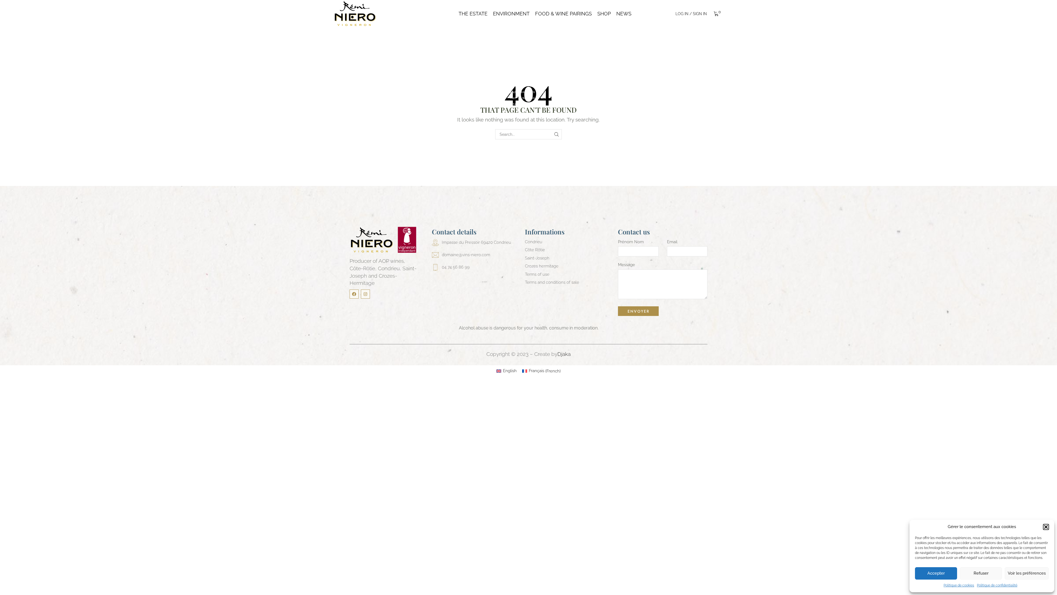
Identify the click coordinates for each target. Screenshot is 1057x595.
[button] (1046, 527)
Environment (511, 14)
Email (672, 241)
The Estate (473, 14)
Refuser (981, 573)
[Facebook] (354, 294)
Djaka (564, 354)
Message (626, 264)
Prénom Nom (631, 241)
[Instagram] (365, 294)
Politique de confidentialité (997, 585)
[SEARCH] (557, 134)
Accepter (936, 573)
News (623, 14)
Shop (604, 14)
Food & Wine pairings (563, 14)
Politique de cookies (959, 585)
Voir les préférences (1027, 573)
